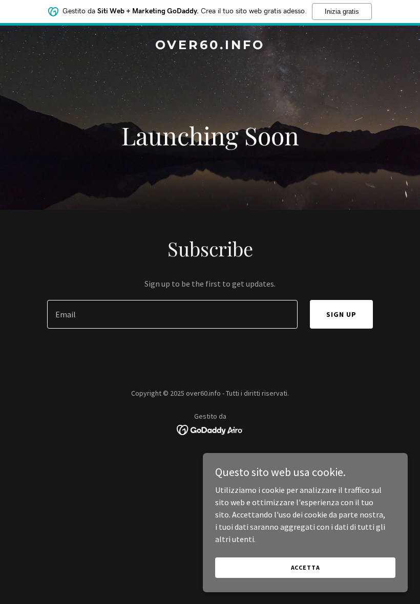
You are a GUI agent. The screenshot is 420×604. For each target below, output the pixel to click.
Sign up (341, 314)
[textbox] (172, 314)
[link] (210, 46)
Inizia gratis (342, 11)
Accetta (305, 567)
